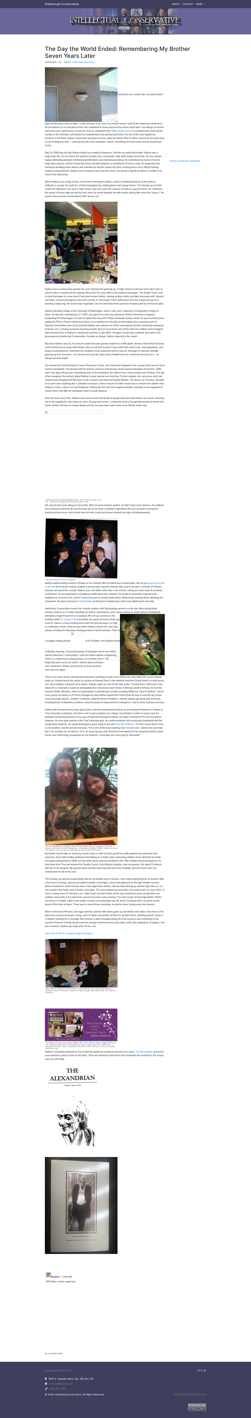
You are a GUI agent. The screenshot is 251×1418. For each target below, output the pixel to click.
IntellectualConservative (58, 1370)
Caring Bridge (85, 601)
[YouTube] (205, 1370)
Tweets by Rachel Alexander (184, 160)
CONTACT (187, 4)
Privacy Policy (181, 1394)
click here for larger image (95, 1042)
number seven (124, 131)
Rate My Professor (124, 724)
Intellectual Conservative (62, 4)
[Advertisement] (187, 112)
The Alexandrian (143, 1051)
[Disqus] (105, 1308)
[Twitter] (201, 1370)
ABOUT (176, 4)
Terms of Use (198, 1394)
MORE (199, 4)
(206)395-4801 (57, 1388)
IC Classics (67, 619)
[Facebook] (198, 1370)
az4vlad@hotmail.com (61, 1383)
